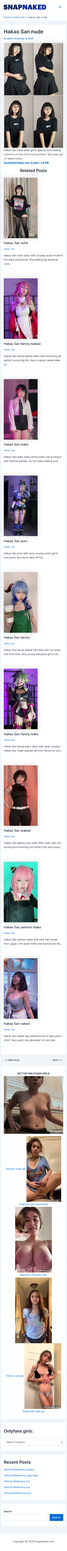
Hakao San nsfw (16, 243)
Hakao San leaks (16, 444)
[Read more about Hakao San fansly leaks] (21, 698)
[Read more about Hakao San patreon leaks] (21, 891)
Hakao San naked (17, 1023)
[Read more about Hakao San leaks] (21, 409)
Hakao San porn (15, 541)
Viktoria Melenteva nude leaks (21, 1475)
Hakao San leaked (17, 830)
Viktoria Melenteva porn (17, 1493)
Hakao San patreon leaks (22, 927)
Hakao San (9, 249)
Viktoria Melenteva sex (17, 1487)
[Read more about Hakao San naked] (21, 988)
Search (8, 1511)
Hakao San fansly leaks (21, 734)
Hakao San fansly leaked (22, 344)
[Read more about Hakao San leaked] (21, 795)
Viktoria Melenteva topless (19, 1469)
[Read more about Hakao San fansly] (21, 602)
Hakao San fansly (17, 637)
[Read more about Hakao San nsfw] (21, 207)
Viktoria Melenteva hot (17, 1481)
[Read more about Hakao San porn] (21, 505)
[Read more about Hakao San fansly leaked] (21, 308)
